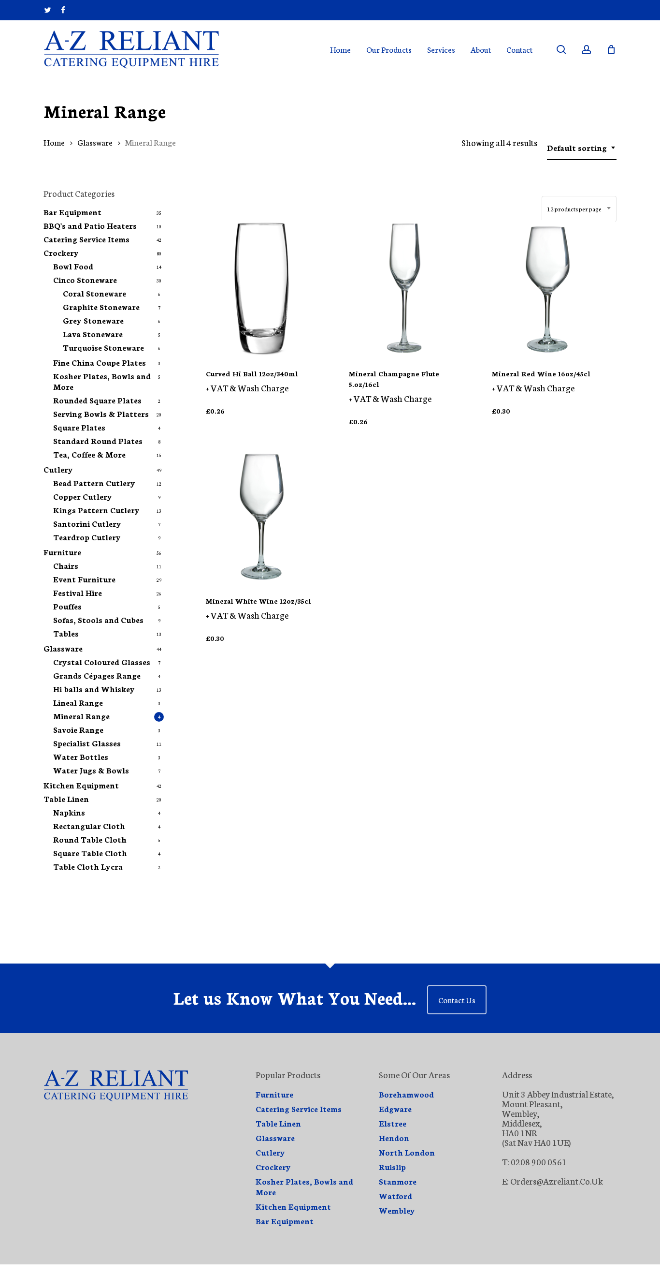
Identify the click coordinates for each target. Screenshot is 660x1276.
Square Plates (79, 427)
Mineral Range (81, 716)
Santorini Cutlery (87, 523)
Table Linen (66, 798)
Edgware (395, 1108)
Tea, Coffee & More (89, 454)
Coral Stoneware (94, 293)
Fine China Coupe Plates (99, 362)
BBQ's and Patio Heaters (90, 225)
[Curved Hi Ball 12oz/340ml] (262, 288)
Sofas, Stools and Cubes (98, 619)
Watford (395, 1195)
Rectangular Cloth (89, 825)
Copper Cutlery (82, 496)
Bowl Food (73, 266)
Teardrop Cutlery (87, 537)
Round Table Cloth (90, 839)
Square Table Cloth (90, 852)
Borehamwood (406, 1094)
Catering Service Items (86, 239)
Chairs (65, 565)
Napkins (69, 812)
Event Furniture (84, 579)
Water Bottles (80, 756)
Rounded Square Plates (97, 400)
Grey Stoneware (93, 320)
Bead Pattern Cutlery (94, 482)
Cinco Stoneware (85, 279)
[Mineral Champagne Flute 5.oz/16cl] (405, 288)
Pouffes (67, 606)
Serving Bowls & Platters (101, 413)
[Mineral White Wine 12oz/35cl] (262, 515)
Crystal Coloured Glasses (101, 661)
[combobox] (582, 148)
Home (54, 142)
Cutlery (58, 469)
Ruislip (392, 1166)
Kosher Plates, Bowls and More (102, 381)
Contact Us (456, 999)
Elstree (392, 1123)
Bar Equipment (72, 212)
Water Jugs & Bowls (91, 770)
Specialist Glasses (87, 743)
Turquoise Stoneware (103, 347)
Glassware (95, 142)
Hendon (394, 1137)
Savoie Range (78, 729)
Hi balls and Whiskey (94, 688)
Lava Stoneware (93, 333)
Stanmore (397, 1181)
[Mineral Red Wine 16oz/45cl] (548, 288)
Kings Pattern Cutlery (96, 509)
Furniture (62, 552)
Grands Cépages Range (97, 675)
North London (407, 1152)
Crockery (61, 252)
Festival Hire (77, 592)
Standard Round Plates (98, 440)
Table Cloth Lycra (88, 866)
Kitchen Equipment (81, 785)
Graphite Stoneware (101, 306)
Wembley (397, 1210)
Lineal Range (78, 702)
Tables (66, 633)
